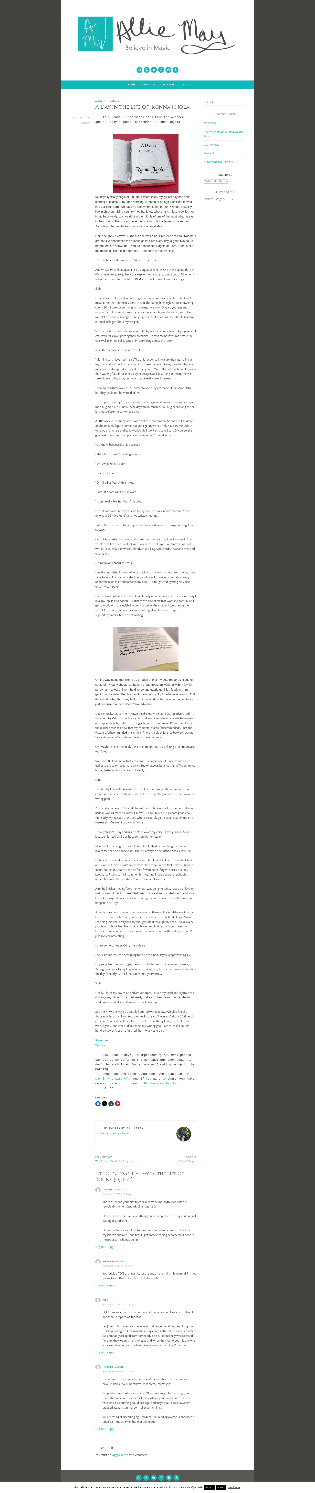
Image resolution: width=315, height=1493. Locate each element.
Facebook (101, 1040)
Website (100, 1045)
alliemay (85, 123)
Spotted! (209, 153)
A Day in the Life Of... (109, 100)
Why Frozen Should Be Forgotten (114, 1159)
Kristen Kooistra (113, 1189)
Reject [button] (221, 1487)
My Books (149, 84)
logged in (117, 1455)
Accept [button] (209, 1487)
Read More (234, 1487)
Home (132, 84)
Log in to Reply (104, 1247)
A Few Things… (187, 1159)
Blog (186, 84)
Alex (105, 1300)
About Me (169, 84)
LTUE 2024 (210, 123)
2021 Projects (211, 144)
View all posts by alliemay (115, 1133)
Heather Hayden (113, 1367)
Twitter (172, 1083)
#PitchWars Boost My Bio (218, 161)
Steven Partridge (113, 1261)
